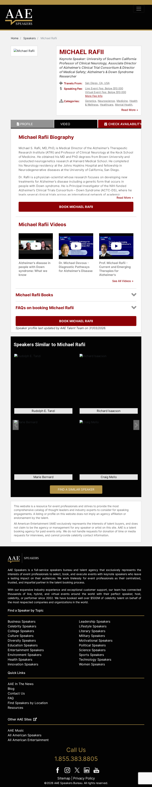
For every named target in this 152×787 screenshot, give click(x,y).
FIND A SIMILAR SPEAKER (76, 489)
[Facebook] (58, 773)
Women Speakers (92, 664)
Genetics (90, 100)
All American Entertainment (28, 740)
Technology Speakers (95, 659)
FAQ (11, 698)
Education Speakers (23, 645)
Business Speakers (21, 621)
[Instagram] (68, 773)
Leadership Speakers (94, 621)
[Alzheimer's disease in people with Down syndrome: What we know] (36, 246)
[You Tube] (96, 773)
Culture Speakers (20, 636)
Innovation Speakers (23, 664)
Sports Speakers (91, 655)
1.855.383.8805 (76, 758)
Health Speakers (20, 659)
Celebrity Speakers (22, 626)
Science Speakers (92, 650)
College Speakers (21, 631)
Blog (11, 689)
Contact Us (16, 693)
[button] (16, 425)
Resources (15, 708)
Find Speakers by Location (28, 703)
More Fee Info (94, 95)
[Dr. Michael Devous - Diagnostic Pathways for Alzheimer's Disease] (76, 246)
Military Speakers (92, 636)
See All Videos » (122, 281)
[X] (77, 773)
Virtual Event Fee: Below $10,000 (105, 92)
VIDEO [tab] (65, 124)
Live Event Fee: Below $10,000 (104, 88)
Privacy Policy (84, 778)
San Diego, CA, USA (97, 83)
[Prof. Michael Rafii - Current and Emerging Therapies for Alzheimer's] (116, 246)
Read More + (129, 109)
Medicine (122, 100)
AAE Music (16, 730)
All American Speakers (24, 735)
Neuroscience (106, 100)
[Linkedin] (87, 773)
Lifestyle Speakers (92, 626)
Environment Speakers (24, 655)
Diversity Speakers (22, 640)
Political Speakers (92, 645)
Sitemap (63, 778)
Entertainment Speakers (26, 650)
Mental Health (123, 104)
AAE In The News (20, 684)
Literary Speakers (92, 631)
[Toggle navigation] (138, 9)
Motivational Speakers (95, 640)
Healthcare (106, 104)
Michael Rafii (81, 52)
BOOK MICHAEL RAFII (76, 207)
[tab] (32, 124)
